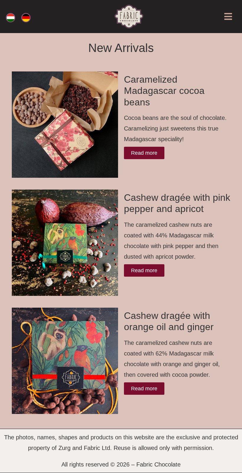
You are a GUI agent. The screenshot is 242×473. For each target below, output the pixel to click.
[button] (228, 17)
